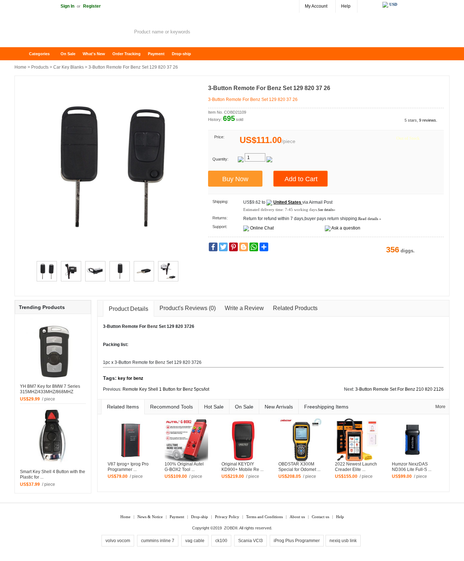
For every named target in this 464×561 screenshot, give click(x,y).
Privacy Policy (227, 517)
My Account (316, 6)
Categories (39, 54)
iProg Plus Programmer (297, 540)
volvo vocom (117, 540)
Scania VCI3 (250, 540)
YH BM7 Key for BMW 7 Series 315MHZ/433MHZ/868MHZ (50, 389)
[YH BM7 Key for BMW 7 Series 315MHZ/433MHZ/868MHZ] (53, 350)
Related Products (295, 308)
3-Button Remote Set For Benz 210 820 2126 (399, 389)
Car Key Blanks (68, 67)
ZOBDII (230, 528)
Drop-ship (181, 54)
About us (297, 517)
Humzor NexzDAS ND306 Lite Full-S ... (411, 467)
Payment (156, 54)
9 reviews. (428, 120)
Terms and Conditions (264, 517)
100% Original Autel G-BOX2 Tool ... (184, 467)
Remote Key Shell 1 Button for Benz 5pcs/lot (166, 389)
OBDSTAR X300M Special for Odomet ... (299, 467)
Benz (152, 326)
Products (40, 67)
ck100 (221, 540)
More (440, 406)
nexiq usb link (343, 540)
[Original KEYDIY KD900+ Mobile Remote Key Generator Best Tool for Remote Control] (243, 439)
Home (23, 54)
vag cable (194, 540)
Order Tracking (126, 54)
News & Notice (150, 517)
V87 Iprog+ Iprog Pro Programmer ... (128, 467)
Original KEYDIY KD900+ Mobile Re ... (242, 467)
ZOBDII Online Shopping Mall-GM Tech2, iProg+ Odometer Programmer (72, 32)
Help (346, 6)
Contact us (320, 517)
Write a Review (244, 308)
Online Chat (262, 228)
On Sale (68, 54)
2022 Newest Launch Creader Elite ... (356, 467)
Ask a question (345, 228)
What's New (94, 54)
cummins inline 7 (157, 540)
